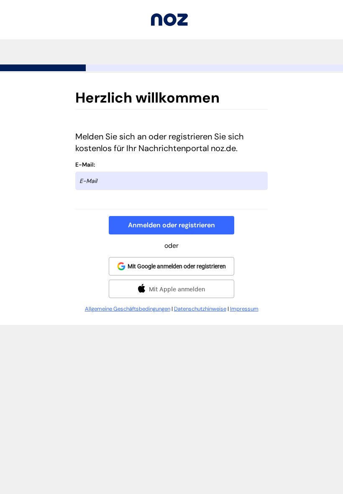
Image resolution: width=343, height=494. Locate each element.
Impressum (244, 308)
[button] (171, 225)
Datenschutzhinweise (200, 308)
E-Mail (84, 164)
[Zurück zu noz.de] (169, 23)
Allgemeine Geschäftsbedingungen (127, 308)
